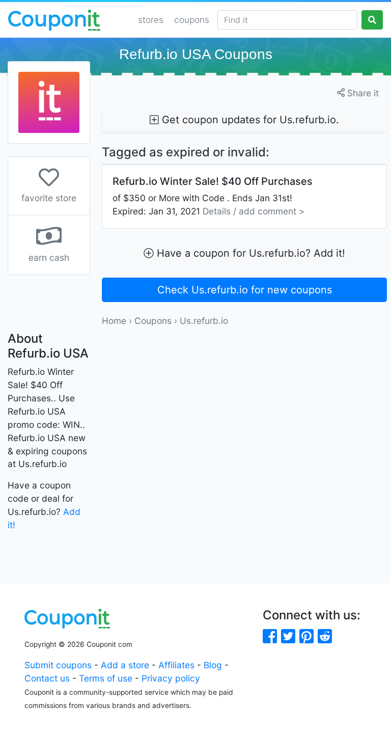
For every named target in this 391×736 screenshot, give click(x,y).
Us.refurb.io (204, 320)
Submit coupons (58, 665)
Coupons (153, 320)
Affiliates (176, 665)
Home (114, 320)
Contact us (47, 678)
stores (150, 19)
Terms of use (105, 678)
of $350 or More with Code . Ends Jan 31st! (213, 195)
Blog (213, 665)
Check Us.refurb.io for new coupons (244, 290)
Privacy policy (171, 678)
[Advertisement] (244, 399)
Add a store (125, 665)
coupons (191, 19)
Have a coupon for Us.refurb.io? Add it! (249, 253)
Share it (362, 93)
